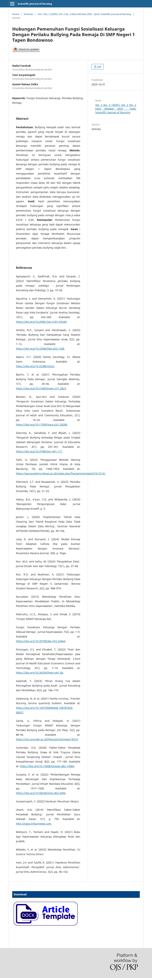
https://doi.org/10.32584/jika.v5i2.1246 (40, 348)
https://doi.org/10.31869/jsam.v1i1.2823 (41, 388)
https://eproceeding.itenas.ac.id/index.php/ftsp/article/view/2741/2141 (60, 473)
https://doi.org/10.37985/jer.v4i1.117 (39, 451)
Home (15, 14)
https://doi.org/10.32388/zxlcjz (35, 366)
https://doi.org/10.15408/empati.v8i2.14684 (47, 766)
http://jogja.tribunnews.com (33, 823)
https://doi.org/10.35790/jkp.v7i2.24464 (40, 641)
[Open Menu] (12, 3)
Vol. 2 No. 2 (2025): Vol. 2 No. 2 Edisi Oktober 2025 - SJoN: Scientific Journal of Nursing (84, 14)
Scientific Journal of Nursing (35, 3)
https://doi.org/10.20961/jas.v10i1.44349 (41, 321)
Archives (28, 14)
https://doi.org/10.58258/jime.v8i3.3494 (40, 793)
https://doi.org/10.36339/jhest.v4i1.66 (39, 672)
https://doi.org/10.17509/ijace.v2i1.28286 (41, 424)
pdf (99, 66)
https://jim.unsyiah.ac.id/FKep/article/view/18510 (47, 739)
